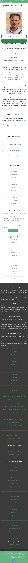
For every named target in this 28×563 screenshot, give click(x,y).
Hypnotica (14, 473)
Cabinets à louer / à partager (14, 438)
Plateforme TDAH (14, 525)
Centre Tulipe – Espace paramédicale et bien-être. (14, 396)
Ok (14, 560)
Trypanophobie (14, 206)
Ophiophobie (14, 200)
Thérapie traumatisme (14, 518)
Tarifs (14, 457)
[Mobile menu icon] (25, 6)
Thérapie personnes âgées (14, 528)
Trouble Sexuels (14, 515)
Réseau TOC (14, 512)
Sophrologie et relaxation (14, 480)
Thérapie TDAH (14, 522)
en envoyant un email (16, 124)
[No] (26, 557)
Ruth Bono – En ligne (14, 150)
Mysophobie (14, 190)
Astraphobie (14, 177)
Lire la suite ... (13, 230)
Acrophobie (14, 168)
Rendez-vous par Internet (14, 36)
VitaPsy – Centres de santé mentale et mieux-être (14, 409)
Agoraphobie (14, 171)
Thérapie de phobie (14, 551)
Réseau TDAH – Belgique (14, 403)
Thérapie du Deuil (14, 489)
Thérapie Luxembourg (14, 538)
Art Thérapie (14, 464)
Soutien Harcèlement (14, 535)
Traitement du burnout (14, 483)
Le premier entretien (14, 454)
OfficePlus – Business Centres (14, 441)
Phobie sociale (14, 203)
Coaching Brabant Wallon (14, 496)
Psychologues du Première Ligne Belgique (14, 419)
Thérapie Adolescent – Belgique (14, 416)
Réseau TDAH (14, 502)
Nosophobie (14, 194)
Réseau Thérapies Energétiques (14, 435)
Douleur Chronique (14, 470)
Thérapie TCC (14, 499)
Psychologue (14, 127)
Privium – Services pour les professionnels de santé (14, 412)
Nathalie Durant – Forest (15, 144)
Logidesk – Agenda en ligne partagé (14, 399)
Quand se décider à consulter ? (14, 448)
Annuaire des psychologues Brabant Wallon (14, 406)
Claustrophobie (14, 184)
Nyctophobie (14, 197)
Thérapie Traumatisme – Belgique (14, 425)
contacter (24, 120)
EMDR (14, 493)
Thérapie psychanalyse (14, 531)
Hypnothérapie (14, 477)
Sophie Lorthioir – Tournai (14, 155)
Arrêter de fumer (14, 467)
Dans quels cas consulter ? (14, 451)
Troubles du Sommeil (14, 422)
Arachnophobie (14, 174)
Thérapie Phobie (14, 432)
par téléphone (6, 124)
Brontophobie (14, 181)
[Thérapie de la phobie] (12, 6)
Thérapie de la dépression (14, 486)
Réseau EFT (14, 509)
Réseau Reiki (14, 428)
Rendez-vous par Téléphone (14, 41)
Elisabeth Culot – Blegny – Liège (15, 138)
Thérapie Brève (14, 506)
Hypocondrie (14, 187)
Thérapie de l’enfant (14, 544)
